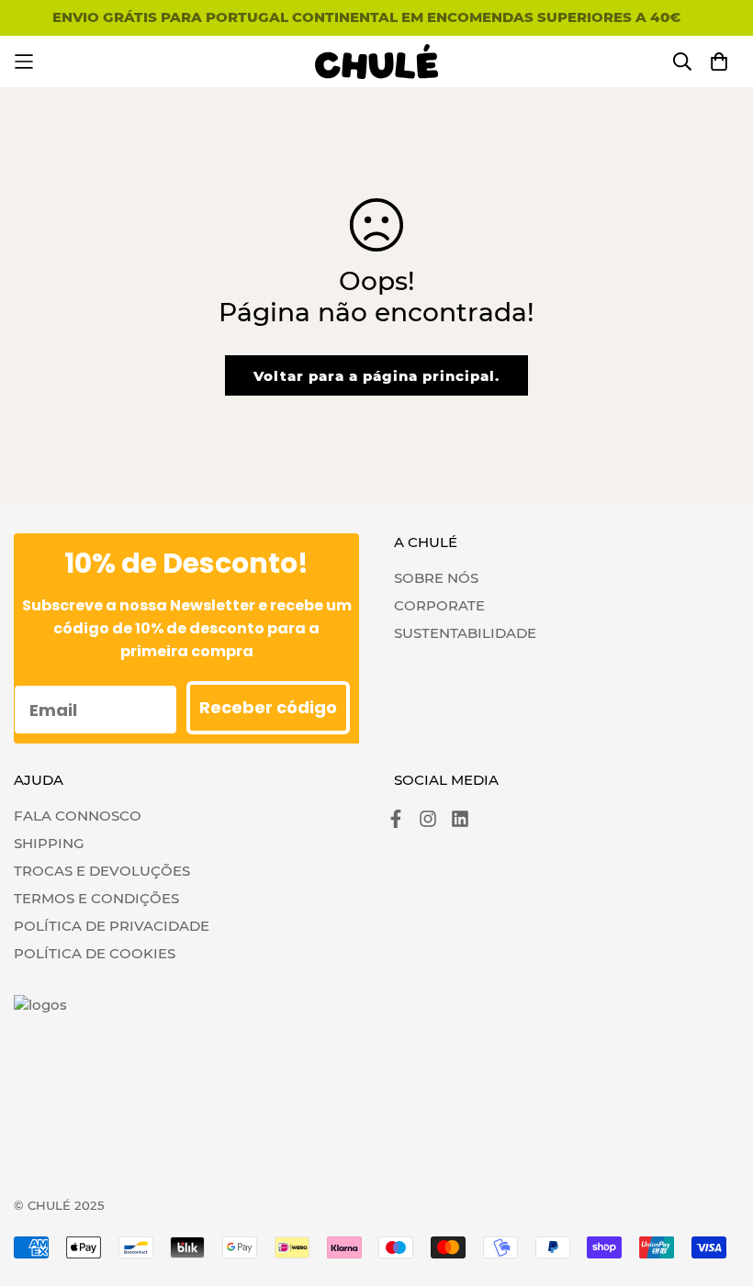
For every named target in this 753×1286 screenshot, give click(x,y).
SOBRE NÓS (436, 578)
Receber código (268, 707)
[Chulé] (377, 61)
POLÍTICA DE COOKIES (94, 953)
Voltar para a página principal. (376, 376)
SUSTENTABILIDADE (465, 633)
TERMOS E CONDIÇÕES (96, 898)
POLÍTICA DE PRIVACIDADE (111, 925)
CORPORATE (439, 605)
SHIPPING (49, 843)
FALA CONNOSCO (77, 815)
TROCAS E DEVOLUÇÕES (102, 870)
